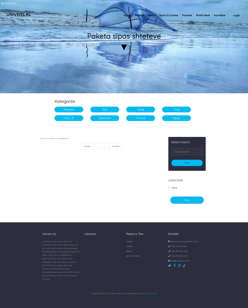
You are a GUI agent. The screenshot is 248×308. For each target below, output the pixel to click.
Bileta (151, 15)
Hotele (129, 241)
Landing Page (9, 3)
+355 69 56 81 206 (178, 251)
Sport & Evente (168, 15)
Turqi (176, 109)
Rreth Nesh (203, 15)
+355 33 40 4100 (178, 246)
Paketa (139, 15)
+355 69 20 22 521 (179, 256)
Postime (187, 15)
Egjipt (176, 118)
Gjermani (105, 118)
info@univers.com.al (180, 260)
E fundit (115, 146)
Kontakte (219, 15)
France (140, 118)
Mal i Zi (69, 118)
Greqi (140, 109)
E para (87, 146)
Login (236, 15)
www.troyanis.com (148, 293)
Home (127, 15)
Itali (104, 109)
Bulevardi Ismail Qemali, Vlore (184, 241)
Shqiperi (69, 109)
